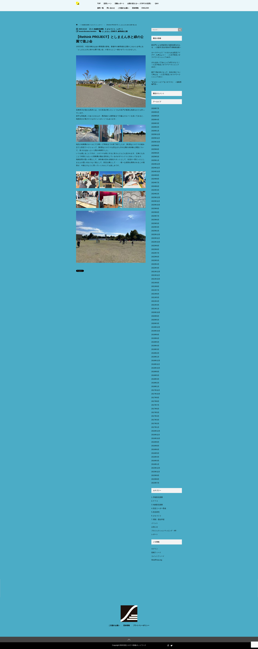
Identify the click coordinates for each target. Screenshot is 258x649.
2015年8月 (155, 479)
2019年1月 (155, 357)
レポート (120, 29)
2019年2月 (155, 353)
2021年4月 (155, 301)
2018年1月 (155, 386)
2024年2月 (155, 194)
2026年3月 (155, 123)
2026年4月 (155, 119)
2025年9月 (155, 145)
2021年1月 (155, 308)
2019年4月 (155, 345)
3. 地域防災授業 (98, 29)
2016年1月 (155, 464)
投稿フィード (156, 552)
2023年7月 (155, 216)
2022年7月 (155, 253)
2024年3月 (155, 190)
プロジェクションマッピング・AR (163, 530)
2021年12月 (155, 271)
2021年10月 (155, 279)
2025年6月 (155, 153)
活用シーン (108, 3)
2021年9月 (155, 283)
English (145, 8)
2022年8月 (155, 249)
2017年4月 (155, 416)
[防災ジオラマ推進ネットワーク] (77, 3)
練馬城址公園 (123, 31)
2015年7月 (155, 483)
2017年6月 (155, 409)
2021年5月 (155, 297)
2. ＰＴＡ (154, 501)
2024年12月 (155, 164)
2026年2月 (155, 127)
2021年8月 (155, 286)
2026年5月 (155, 116)
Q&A (157, 3)
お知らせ (154, 527)
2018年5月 (155, 375)
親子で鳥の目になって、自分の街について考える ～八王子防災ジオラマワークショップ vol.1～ (165, 74)
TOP (99, 3)
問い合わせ (111, 8)
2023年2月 (155, 231)
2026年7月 (155, 108)
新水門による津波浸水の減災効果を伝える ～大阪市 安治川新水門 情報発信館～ (166, 46)
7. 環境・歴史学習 (157, 519)
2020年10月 (155, 312)
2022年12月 (155, 234)
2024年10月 (155, 171)
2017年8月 (155, 401)
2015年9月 (155, 475)
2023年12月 (155, 197)
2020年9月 (155, 316)
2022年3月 (155, 268)
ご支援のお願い (123, 8)
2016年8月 (155, 446)
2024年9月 (155, 175)
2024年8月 (155, 179)
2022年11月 (155, 238)
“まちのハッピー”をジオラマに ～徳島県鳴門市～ (166, 83)
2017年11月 (155, 390)
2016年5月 (155, 453)
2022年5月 (155, 260)
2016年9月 (155, 442)
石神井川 (114, 31)
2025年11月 (155, 138)
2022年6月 (155, 257)
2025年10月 (155, 142)
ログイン (154, 549)
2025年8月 (155, 149)
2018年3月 (155, 379)
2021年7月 (155, 290)
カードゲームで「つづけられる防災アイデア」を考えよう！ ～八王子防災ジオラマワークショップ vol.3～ (165, 55)
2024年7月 (155, 182)
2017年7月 (155, 405)
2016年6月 (155, 449)
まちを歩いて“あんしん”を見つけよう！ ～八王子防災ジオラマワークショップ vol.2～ (166, 65)
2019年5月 (155, 342)
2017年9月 (155, 397)
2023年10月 (155, 205)
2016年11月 (155, 435)
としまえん (106, 31)
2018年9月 (155, 371)
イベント (154, 523)
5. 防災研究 (155, 512)
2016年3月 (155, 460)
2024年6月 (155, 186)
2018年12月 (155, 360)
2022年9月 (155, 245)
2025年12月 (155, 134)
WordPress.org (156, 560)
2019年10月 (155, 331)
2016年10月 (155, 438)
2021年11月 (155, 275)
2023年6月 (155, 220)
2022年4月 (155, 264)
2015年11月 (155, 472)
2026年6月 (155, 112)
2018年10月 (155, 368)
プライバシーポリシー (141, 625)
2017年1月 (155, 427)
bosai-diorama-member (87, 31)
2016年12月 (155, 431)
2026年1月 (155, 131)
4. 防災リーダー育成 (158, 508)
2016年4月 (155, 457)
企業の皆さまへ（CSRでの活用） (139, 3)
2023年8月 (155, 212)
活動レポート (119, 3)
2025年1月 (155, 160)
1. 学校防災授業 (157, 497)
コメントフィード (157, 556)
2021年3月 (155, 305)
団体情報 (135, 8)
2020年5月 (155, 320)
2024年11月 (155, 168)
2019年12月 (155, 327)
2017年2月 (155, 423)
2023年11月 (155, 201)
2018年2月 (155, 383)
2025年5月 (155, 156)
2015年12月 (155, 468)
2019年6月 (155, 338)
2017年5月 (155, 412)
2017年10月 (155, 394)
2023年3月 (155, 227)
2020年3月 (155, 323)
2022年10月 (155, 242)
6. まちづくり (110, 29)
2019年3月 (155, 349)
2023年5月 (155, 223)
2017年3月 (155, 420)
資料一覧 (100, 8)
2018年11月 (155, 364)
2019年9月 (155, 334)
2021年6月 (155, 294)
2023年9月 (155, 208)
